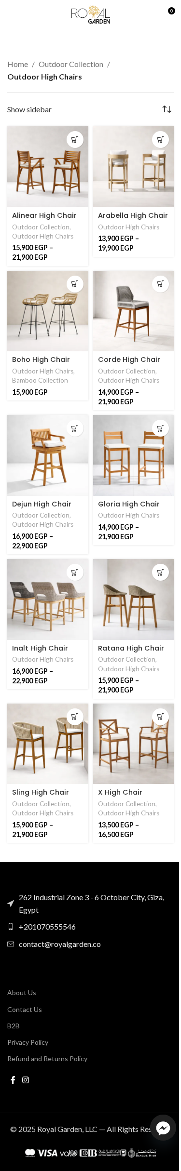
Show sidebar (29, 109)
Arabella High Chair (133, 215)
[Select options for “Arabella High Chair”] (160, 139)
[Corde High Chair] (133, 311)
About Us (21, 992)
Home (17, 63)
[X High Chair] (133, 744)
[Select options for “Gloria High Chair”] (160, 428)
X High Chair (120, 792)
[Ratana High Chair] (133, 599)
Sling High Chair (40, 792)
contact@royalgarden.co (60, 943)
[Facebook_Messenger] (163, 1128)
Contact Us (24, 1009)
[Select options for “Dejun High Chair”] (75, 428)
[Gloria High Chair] (133, 455)
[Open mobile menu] (12, 14)
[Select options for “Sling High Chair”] (75, 716)
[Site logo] (90, 13)
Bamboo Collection (40, 380)
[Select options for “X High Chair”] (160, 716)
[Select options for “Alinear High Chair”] (75, 139)
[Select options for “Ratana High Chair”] (160, 572)
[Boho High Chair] (47, 311)
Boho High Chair (41, 359)
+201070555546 (47, 926)
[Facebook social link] (13, 1080)
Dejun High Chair (41, 504)
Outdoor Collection (71, 63)
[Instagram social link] (25, 1080)
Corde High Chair (129, 359)
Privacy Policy (27, 1042)
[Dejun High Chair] (47, 455)
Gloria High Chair (129, 504)
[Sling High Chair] (47, 744)
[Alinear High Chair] (47, 166)
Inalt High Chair (40, 648)
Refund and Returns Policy (47, 1058)
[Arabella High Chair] (133, 166)
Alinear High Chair (44, 215)
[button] (75, 284)
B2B (13, 1026)
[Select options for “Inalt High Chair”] (75, 572)
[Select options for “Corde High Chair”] (160, 284)
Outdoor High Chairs (42, 236)
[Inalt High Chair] (47, 599)
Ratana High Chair (131, 648)
